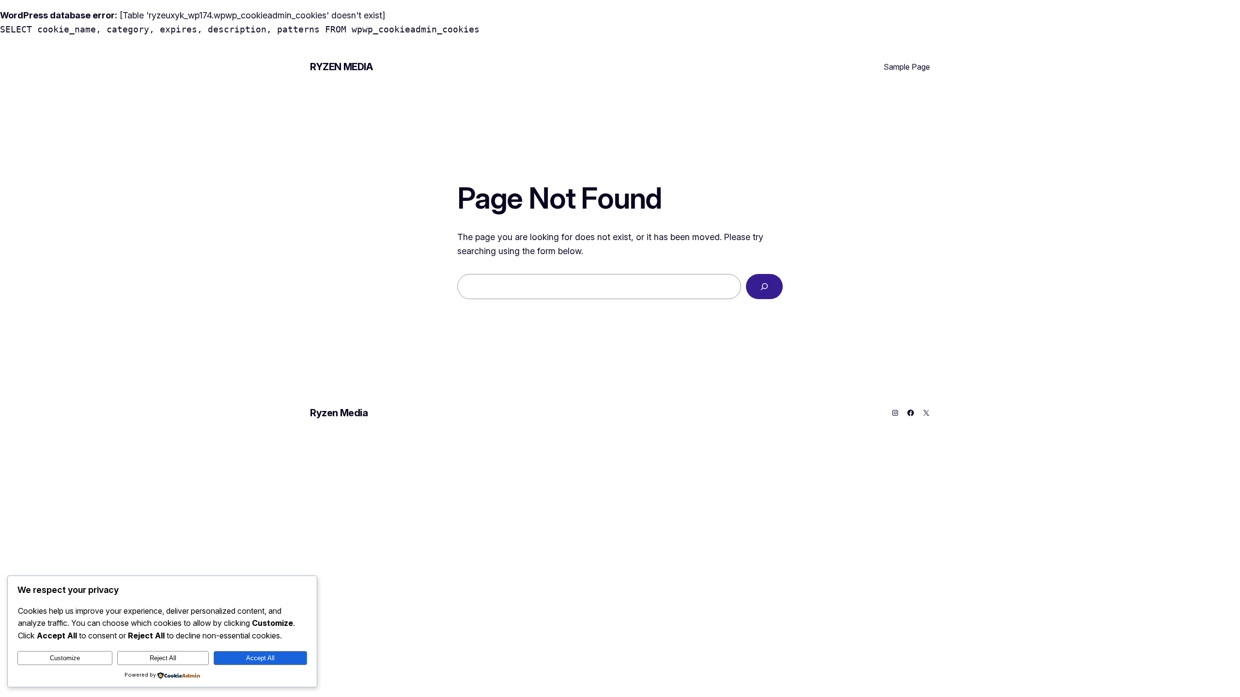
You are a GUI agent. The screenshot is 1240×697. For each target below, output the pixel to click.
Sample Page (907, 67)
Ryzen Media (341, 67)
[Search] (764, 286)
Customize (65, 658)
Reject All (163, 658)
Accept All (260, 658)
